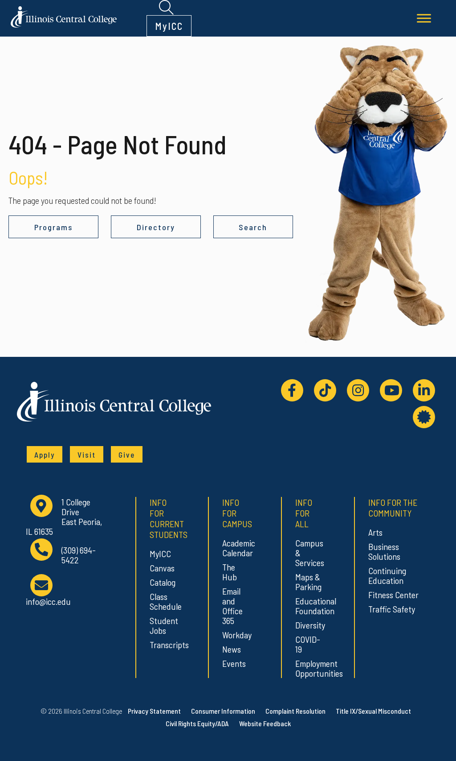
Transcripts (162, 644)
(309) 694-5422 (78, 555)
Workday (235, 635)
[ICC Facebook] (292, 390)
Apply (44, 454)
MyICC (169, 26)
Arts (375, 532)
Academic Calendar (235, 548)
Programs (53, 227)
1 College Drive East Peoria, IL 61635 (64, 516)
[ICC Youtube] (391, 390)
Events (234, 663)
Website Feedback (265, 723)
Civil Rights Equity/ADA (197, 723)
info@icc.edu (48, 601)
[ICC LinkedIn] (424, 390)
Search (253, 227)
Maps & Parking (308, 581)
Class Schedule (162, 601)
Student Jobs (162, 625)
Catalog (162, 582)
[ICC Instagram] (358, 390)
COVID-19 (307, 644)
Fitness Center (393, 595)
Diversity (308, 625)
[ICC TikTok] (325, 390)
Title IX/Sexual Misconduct (373, 711)
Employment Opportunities (308, 668)
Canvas (162, 568)
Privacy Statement (154, 711)
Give (126, 454)
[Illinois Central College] (63, 15)
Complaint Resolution (295, 711)
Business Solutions (384, 551)
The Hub (229, 572)
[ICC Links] (424, 417)
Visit (86, 454)
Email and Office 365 (232, 605)
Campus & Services (308, 552)
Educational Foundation (308, 606)
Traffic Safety (391, 609)
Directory (156, 227)
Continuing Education (387, 575)
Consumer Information (223, 711)
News (231, 649)
